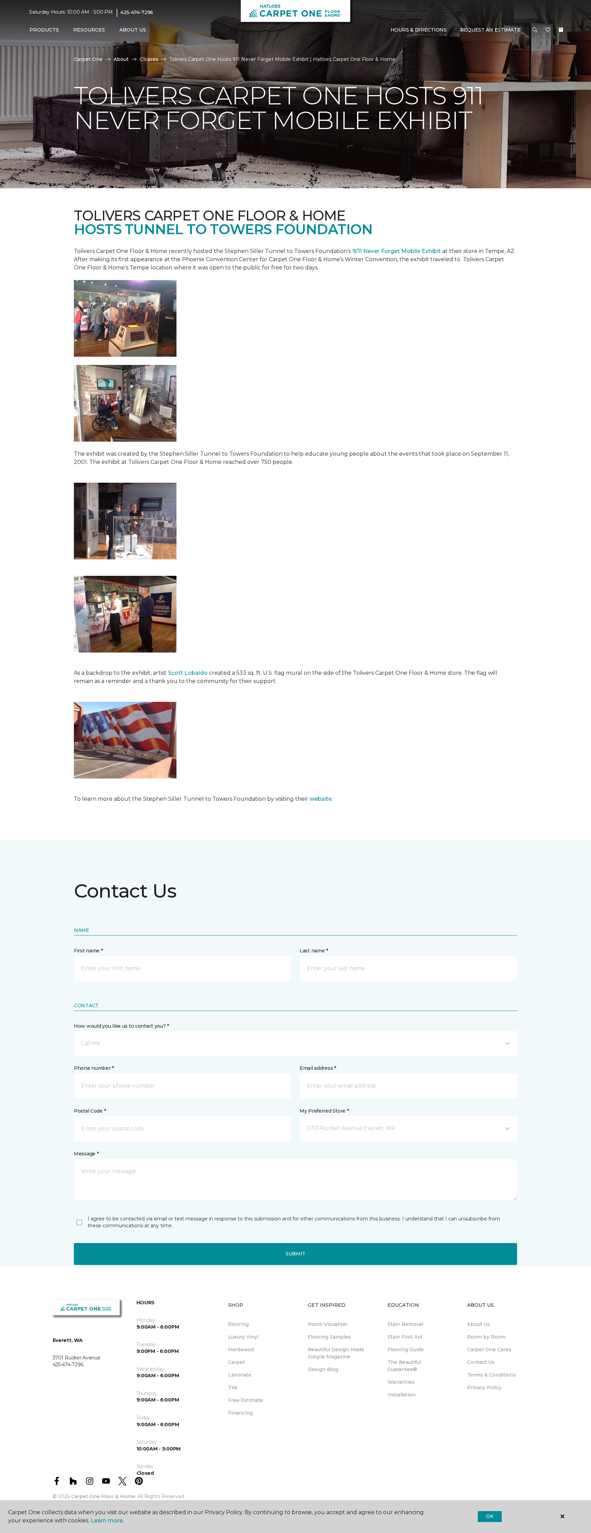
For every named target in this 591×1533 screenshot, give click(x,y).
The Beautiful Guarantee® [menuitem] (404, 1365)
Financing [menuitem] (240, 1413)
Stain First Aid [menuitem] (405, 1337)
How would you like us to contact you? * (121, 1026)
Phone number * (94, 1068)
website (321, 799)
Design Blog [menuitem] (323, 1369)
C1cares (149, 59)
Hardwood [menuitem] (241, 1349)
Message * (86, 1153)
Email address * (318, 1068)
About (121, 59)
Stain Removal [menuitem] (405, 1324)
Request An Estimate (490, 30)
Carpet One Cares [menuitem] (489, 1349)
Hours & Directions (419, 30)
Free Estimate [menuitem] (245, 1400)
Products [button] (44, 30)
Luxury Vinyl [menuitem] (243, 1337)
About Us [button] (132, 30)
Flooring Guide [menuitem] (406, 1349)
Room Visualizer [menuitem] (328, 1324)
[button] (534, 30)
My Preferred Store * (324, 1110)
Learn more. (107, 1520)
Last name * (314, 950)
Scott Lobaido (187, 673)
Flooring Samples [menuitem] (329, 1337)
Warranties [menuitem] (401, 1382)
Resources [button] (89, 30)
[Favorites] (547, 30)
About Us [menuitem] (478, 1324)
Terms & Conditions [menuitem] (491, 1375)
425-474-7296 (136, 12)
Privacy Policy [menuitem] (484, 1387)
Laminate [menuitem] (239, 1375)
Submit (295, 1254)
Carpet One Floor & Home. (103, 1496)
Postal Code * (90, 1110)
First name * (88, 950)
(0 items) (561, 29)
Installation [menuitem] (402, 1395)
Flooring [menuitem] (238, 1324)
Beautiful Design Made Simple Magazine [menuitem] (336, 1353)
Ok (489, 1516)
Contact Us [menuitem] (481, 1362)
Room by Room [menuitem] (486, 1337)
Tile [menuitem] (232, 1387)
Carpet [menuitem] (236, 1362)
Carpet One (88, 59)
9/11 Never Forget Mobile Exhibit (396, 251)
